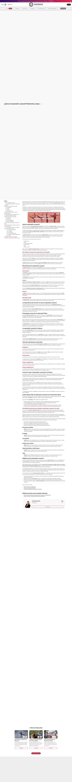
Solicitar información (62, 4)
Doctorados (33, 8)
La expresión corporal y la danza (10, 215)
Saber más (51, 1)
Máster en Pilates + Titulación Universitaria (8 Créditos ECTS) (34, 496)
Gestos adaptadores (9, 221)
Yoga (8, 235)
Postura (7, 209)
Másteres (17, 8)
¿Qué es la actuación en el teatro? (29, 487)
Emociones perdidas (11, 229)
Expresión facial (8, 210)
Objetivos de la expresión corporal (10, 236)
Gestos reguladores (9, 220)
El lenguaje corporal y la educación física (11, 214)
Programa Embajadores (52, 8)
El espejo (9, 230)
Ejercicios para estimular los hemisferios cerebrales (33, 489)
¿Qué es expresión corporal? (9, 202)
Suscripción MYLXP (41, 8)
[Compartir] (24, 737)
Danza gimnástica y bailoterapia (13, 234)
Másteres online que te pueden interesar (12, 237)
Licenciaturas (25, 8)
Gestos (7, 208)
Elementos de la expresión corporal (10, 206)
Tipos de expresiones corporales (10, 216)
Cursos (9, 8)
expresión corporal (57, 202)
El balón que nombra (11, 233)
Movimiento (8, 207)
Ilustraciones (8, 219)
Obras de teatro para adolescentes (30, 486)
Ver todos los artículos (36, 753)
